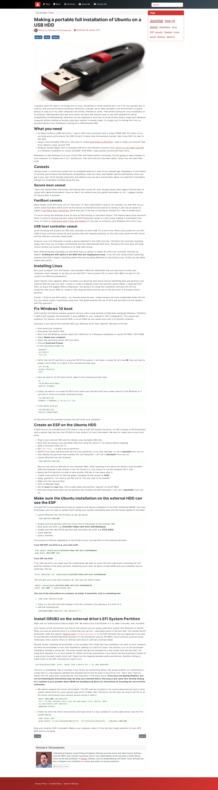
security (159, 32)
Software (71, 4)
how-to (38, 37)
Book (58, 4)
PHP (152, 32)
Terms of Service (71, 783)
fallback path (69, 634)
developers (164, 27)
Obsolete (168, 32)
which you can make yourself (129, 148)
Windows (161, 37)
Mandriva (171, 37)
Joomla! (156, 20)
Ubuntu (55, 37)
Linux (47, 37)
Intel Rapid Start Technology (55, 210)
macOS (153, 37)
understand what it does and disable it (69, 221)
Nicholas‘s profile (62, 766)
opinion (154, 27)
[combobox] (167, 5)
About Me (86, 4)
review (176, 32)
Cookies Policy (55, 783)
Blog (48, 4)
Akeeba (84, 758)
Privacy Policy (41, 783)
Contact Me (102, 4)
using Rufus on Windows (101, 142)
